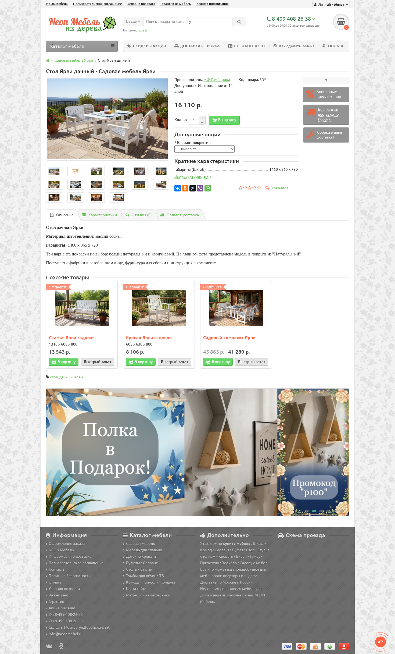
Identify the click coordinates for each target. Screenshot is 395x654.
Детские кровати (141, 556)
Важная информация (212, 3)
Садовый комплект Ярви (229, 337)
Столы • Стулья (139, 569)
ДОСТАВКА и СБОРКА (200, 46)
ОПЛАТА (335, 46)
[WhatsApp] (207, 188)
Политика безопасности (70, 576)
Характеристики (102, 215)
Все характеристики (192, 176)
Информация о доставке (70, 556)
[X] (192, 188)
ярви (78, 377)
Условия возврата (141, 3)
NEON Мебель (61, 550)
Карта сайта (136, 589)
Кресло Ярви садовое (149, 337)
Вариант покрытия (194, 142)
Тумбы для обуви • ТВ (145, 576)
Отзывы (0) (142, 215)
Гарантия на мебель (175, 3)
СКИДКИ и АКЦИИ (149, 46)
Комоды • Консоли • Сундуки (151, 582)
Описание (65, 215)
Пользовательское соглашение (97, 3)
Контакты (57, 569)
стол (54, 377)
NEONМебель (57, 3)
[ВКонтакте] (177, 188)
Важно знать (59, 595)
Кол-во (180, 120)
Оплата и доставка (183, 215)
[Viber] (200, 188)
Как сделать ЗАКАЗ (296, 46)
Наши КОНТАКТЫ (249, 46)
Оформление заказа (67, 543)
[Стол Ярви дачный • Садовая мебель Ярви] (107, 119)
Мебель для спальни (144, 550)
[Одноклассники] (185, 188)
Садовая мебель (140, 543)
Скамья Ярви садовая (72, 337)
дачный (66, 377)
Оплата (55, 582)
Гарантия (56, 601)
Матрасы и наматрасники (148, 595)
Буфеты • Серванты (143, 563)
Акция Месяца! (62, 608)
